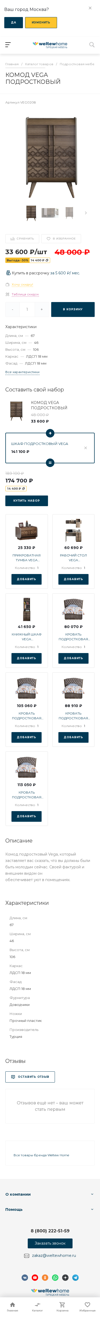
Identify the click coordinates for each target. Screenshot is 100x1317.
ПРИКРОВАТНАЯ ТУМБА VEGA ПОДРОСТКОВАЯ (26, 558)
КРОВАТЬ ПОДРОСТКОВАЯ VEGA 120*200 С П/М (26, 795)
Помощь (14, 1209)
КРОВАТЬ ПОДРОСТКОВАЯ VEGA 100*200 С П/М (26, 716)
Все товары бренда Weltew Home (41, 1155)
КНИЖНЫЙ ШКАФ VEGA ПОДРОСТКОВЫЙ (27, 637)
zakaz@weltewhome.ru (54, 1255)
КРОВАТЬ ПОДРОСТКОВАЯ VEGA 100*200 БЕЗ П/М (73, 637)
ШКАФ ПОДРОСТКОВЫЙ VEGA (39, 443)
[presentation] (86, 213)
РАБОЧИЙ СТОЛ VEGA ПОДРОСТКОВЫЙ (73, 558)
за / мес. (65, 273)
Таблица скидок (25, 294)
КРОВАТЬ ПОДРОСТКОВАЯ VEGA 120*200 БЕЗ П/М (73, 716)
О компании (18, 1194)
